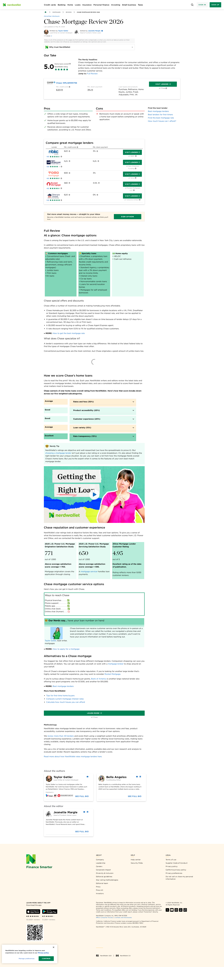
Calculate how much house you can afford (65, 702)
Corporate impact (103, 870)
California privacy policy (176, 870)
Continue (46, 958)
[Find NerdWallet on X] (167, 910)
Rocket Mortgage (112, 674)
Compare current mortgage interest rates (65, 699)
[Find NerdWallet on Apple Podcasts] (180, 910)
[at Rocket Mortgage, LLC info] (134, 190)
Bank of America (98, 679)
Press (98, 887)
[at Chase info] (166, 88)
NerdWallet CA (125, 955)
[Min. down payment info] (92, 90)
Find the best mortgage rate (161, 118)
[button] (94, 494)
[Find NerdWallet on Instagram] (176, 910)
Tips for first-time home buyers (60, 695)
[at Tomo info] (135, 178)
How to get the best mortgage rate (69, 333)
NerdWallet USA (106, 955)
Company (100, 860)
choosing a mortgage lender (58, 453)
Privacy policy (171, 866)
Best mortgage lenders (63, 686)
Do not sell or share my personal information (179, 878)
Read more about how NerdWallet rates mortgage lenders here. (73, 756)
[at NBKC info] (136, 156)
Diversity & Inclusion (104, 873)
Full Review (92, 73)
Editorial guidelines (104, 876)
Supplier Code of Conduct (176, 863)
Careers (99, 866)
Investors (100, 893)
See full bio (82, 796)
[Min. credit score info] (69, 87)
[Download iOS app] (33, 911)
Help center (136, 860)
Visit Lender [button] (131, 152)
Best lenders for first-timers (160, 114)
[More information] (70, 64)
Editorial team (102, 883)
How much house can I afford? (162, 121)
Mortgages (56, 12)
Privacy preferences (174, 873)
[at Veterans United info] (139, 200)
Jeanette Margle (94, 31)
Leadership (100, 863)
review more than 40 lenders (60, 736)
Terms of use (171, 860)
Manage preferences (26, 958)
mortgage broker (115, 664)
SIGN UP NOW (127, 217)
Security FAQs (137, 863)
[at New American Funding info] (135, 168)
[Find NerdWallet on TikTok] (185, 910)
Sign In (202, 5)
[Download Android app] (49, 911)
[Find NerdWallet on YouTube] (172, 910)
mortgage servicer (89, 571)
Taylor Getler (63, 31)
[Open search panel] (192, 4)
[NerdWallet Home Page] (12, 4)
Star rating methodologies (107, 880)
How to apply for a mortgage (66, 649)
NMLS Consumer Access (104, 917)
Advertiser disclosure (52, 16)
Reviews (69, 12)
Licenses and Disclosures (123, 917)
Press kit (99, 890)
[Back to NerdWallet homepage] (45, 12)
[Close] (53, 947)
